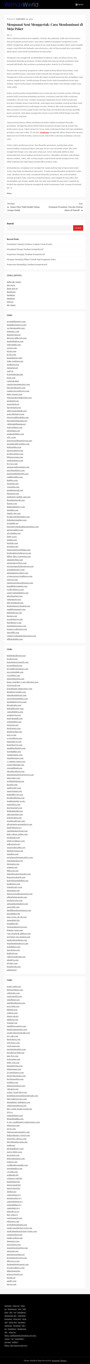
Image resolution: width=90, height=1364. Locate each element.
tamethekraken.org (15, 860)
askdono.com (12, 1019)
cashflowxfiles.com (15, 477)
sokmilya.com (13, 960)
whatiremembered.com (16, 1105)
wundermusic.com (14, 754)
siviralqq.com (12, 546)
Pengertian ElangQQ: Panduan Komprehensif (26, 254)
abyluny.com (12, 963)
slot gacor (11, 285)
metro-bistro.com (14, 1152)
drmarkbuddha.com (15, 1118)
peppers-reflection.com (17, 629)
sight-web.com (13, 1062)
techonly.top (12, 1023)
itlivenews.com (13, 1261)
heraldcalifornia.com (15, 798)
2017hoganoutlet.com (16, 328)
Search (10, 223)
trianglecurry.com (14, 887)
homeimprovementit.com (17, 662)
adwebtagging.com (14, 596)
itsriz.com (11, 377)
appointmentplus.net (16, 1254)
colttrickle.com (13, 993)
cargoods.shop (13, 381)
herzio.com (11, 351)
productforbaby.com (15, 434)
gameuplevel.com (14, 741)
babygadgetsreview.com (17, 1099)
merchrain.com (13, 950)
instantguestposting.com (17, 1248)
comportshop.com (14, 1234)
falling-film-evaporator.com (19, 556)
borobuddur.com (14, 751)
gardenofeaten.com (15, 460)
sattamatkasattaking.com (17, 903)
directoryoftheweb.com (16, 338)
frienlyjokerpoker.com (16, 1075)
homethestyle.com (14, 745)
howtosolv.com (13, 1155)
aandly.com (11, 1281)
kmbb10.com (12, 480)
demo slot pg (12, 288)
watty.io (10, 371)
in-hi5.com (11, 354)
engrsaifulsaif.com (14, 768)
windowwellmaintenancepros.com (21, 635)
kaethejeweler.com (14, 900)
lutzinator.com (13, 864)
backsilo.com (12, 543)
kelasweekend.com (15, 1274)
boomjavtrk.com (14, 966)
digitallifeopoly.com (15, 708)
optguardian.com (14, 721)
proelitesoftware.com (16, 821)
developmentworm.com (17, 1257)
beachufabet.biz (13, 913)
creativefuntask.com (15, 764)
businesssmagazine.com (17, 1029)
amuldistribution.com (16, 748)
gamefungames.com (15, 758)
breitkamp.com (13, 837)
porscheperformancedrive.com (20, 857)
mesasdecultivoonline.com (18, 444)
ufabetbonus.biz (13, 1271)
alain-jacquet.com (14, 394)
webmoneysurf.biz (14, 1178)
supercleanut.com (14, 791)
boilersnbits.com (14, 447)
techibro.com (12, 1082)
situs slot (17, 1319)
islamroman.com (14, 1069)
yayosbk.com (12, 1171)
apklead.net (12, 970)
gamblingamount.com (16, 609)
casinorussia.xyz (14, 1195)
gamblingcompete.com (16, 1026)
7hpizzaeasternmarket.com (18, 1132)
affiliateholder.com (15, 639)
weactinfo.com (13, 487)
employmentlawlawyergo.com (19, 1228)
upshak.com (12, 540)
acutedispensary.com (15, 569)
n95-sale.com (12, 1036)
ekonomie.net (13, 1251)
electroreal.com (13, 685)
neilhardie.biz (13, 1175)
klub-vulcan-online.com (17, 834)
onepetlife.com (13, 907)
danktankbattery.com (16, 506)
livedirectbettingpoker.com (18, 516)
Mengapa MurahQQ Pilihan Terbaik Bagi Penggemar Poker (31, 259)
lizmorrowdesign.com (16, 877)
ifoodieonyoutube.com (16, 692)
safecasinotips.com (15, 814)
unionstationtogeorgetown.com (20, 774)
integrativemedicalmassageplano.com (23, 526)
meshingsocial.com (15, 490)
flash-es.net (12, 536)
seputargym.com (14, 715)
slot (19, 1309)
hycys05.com (12, 463)
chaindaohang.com (15, 1115)
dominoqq (44, 132)
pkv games (11, 305)
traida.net (11, 1145)
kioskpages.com (13, 884)
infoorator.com (13, 1125)
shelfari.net (11, 1191)
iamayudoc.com (13, 778)
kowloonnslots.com (15, 1079)
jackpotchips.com (14, 817)
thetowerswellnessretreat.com (19, 893)
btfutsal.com (12, 1009)
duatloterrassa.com (15, 850)
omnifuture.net (13, 999)
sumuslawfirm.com (15, 559)
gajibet (15, 1342)
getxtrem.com (13, 483)
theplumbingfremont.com (18, 1264)
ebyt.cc (10, 1112)
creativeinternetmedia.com (18, 1032)
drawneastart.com (14, 807)
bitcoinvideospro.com (16, 387)
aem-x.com (11, 735)
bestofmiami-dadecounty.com (19, 688)
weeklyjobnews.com (15, 589)
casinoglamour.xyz (14, 1201)
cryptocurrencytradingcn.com (19, 576)
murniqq (21, 1315)
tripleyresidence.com (16, 841)
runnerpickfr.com (14, 996)
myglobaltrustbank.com (17, 1224)
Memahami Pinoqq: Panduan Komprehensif (25, 249)
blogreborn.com (13, 1039)
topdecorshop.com (14, 1238)
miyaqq (7, 1342)
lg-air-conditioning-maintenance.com (23, 1122)
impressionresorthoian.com (18, 549)
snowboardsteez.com (16, 470)
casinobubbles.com (15, 711)
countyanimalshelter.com (17, 592)
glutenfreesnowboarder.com (19, 874)
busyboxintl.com (14, 407)
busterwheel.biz (13, 1188)
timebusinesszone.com (16, 626)
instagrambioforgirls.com (17, 473)
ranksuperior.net (14, 599)
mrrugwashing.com (15, 530)
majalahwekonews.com (16, 324)
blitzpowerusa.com (15, 457)
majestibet (19, 1339)
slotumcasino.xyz (14, 1198)
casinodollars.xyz (14, 1205)
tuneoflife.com (13, 632)
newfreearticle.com (15, 454)
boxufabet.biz (12, 923)
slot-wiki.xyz (12, 1214)
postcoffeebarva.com (15, 414)
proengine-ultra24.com (16, 1138)
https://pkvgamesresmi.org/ (16, 1345)
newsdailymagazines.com (17, 668)
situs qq (10, 301)
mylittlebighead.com (15, 781)
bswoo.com (11, 1284)
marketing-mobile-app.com (18, 497)
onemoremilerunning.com (18, 467)
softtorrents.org (13, 844)
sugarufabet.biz (13, 920)
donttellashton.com (15, 341)
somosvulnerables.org (16, 847)
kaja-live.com (12, 1056)
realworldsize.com (14, 427)
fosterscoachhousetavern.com (19, 440)
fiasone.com (12, 503)
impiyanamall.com (14, 718)
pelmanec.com (13, 331)
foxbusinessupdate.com (16, 520)
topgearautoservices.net (17, 927)
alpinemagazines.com (16, 1085)
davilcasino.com (14, 728)
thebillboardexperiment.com (19, 910)
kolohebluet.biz (13, 1181)
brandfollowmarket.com (17, 586)
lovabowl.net (12, 659)
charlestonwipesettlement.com (20, 583)
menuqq (7, 1305)
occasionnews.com (15, 619)
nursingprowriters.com (16, 563)
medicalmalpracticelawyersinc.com (22, 1231)
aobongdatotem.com (15, 678)
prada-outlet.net (14, 986)
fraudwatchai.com (14, 731)
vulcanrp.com (12, 1089)
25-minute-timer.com (16, 761)
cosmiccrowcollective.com (18, 391)
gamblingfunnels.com (16, 1003)
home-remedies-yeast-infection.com (22, 682)
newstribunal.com (14, 665)
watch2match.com (14, 1218)
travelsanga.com (14, 1244)
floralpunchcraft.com (16, 500)
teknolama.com (13, 430)
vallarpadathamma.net (16, 424)
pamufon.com (12, 854)
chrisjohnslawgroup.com (17, 831)
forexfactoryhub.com (15, 1052)
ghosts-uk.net (13, 1016)
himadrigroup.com (14, 1066)
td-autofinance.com (15, 1072)
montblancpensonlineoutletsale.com (22, 1095)
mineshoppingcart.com (16, 695)
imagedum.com (13, 890)
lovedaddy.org (13, 523)
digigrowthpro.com (15, 989)
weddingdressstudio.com (17, 1165)
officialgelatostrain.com (17, 897)
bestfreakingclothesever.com (19, 553)
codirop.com (12, 1013)
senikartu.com (13, 364)
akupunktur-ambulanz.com (18, 1102)
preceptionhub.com (15, 672)
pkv (11, 1312)
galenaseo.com (13, 1221)
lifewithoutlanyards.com (17, 1142)
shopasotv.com (13, 1241)
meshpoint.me (13, 401)
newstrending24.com (15, 1267)
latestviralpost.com (15, 450)
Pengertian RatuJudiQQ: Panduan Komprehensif (27, 264)
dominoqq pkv (10, 1315)
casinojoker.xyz (13, 1208)
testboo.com (12, 1161)
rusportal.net (12, 367)
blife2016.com (12, 870)
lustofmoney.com (14, 622)
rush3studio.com (14, 344)
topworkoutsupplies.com (17, 698)
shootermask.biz (14, 1185)
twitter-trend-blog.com (17, 1092)
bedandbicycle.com (15, 794)
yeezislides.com (13, 675)
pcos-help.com (13, 1006)
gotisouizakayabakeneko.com (19, 397)
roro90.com (12, 348)
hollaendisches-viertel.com (18, 1135)
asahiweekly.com (14, 788)
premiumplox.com (14, 1168)
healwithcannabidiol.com (17, 880)
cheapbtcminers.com (15, 771)
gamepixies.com (13, 804)
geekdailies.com (13, 946)
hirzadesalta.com (14, 705)
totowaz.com (12, 579)
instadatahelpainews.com (17, 943)
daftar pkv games (14, 282)
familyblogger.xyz (14, 827)
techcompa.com (13, 1059)
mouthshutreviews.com (16, 702)
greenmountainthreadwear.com (20, 566)
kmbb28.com (12, 953)
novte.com (11, 1128)
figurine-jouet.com (15, 930)
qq (15, 1312)
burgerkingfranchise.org (17, 420)
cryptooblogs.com (14, 738)
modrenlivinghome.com (17, 940)
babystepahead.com (15, 602)
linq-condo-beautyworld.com (19, 1109)
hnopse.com (12, 616)
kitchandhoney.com (15, 1148)
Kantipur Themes (59, 1360)
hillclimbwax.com (14, 612)
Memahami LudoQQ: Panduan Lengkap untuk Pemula (29, 244)
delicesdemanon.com (16, 1158)
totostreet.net (13, 725)
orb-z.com (11, 437)
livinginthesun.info (15, 374)
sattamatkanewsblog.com (17, 573)
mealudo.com (12, 510)
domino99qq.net (14, 334)
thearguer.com (13, 493)
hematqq (8, 1319)
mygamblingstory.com (16, 321)
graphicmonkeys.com (16, 801)
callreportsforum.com (16, 956)
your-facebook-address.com (19, 933)
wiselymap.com (13, 1046)
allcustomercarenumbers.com (19, 824)
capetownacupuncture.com (18, 384)
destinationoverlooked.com (18, 606)
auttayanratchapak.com (17, 410)
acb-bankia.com (14, 533)
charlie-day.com (14, 513)
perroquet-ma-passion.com (18, 936)
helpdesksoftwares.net (16, 655)
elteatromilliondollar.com (18, 417)
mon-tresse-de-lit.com (16, 917)
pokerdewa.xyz (13, 1211)
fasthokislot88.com (15, 811)
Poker (9, 193)
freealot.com (12, 784)
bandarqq (11, 295)
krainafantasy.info (14, 358)
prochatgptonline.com (16, 1049)
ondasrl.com (12, 867)
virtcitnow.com (13, 1042)
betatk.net (11, 1277)
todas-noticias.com (15, 361)
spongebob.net (13, 404)
